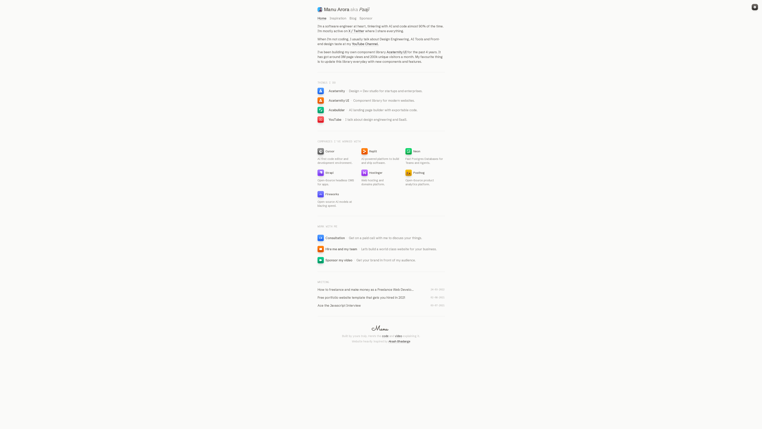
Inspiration (338, 18)
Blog (352, 18)
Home (322, 18)
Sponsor (366, 18)
